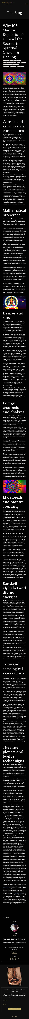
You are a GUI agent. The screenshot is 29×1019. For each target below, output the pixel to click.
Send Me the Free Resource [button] (14, 1008)
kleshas (18, 62)
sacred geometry (6, 66)
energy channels (13, 62)
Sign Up (14, 952)
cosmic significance (17, 60)
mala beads (23, 62)
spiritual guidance (20, 66)
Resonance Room (6, 887)
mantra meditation (6, 64)
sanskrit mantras (13, 66)
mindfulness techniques (15, 64)
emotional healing (6, 62)
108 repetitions (5, 60)
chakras (11, 60)
